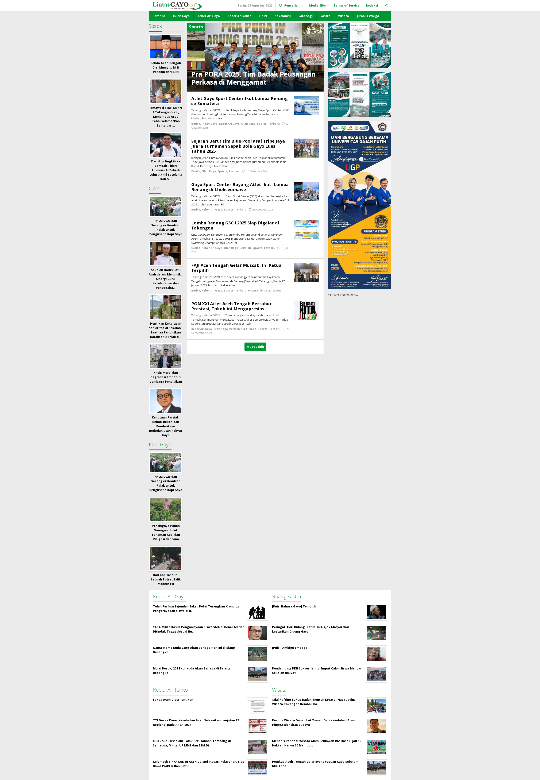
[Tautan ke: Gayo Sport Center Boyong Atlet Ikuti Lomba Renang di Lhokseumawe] (306, 191)
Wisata (253, 290)
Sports (262, 124)
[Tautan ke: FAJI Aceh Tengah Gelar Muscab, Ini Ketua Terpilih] (306, 272)
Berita (195, 124)
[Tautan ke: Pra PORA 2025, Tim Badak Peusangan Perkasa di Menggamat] (255, 57)
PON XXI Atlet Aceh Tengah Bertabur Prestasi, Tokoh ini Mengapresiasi (231, 306)
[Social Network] (386, 5)
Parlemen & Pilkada (242, 329)
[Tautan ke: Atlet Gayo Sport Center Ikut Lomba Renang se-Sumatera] (306, 105)
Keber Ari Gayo (229, 124)
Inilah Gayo (209, 124)
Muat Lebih (255, 347)
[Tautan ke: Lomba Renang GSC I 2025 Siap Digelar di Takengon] (306, 230)
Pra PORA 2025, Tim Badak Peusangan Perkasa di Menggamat (253, 77)
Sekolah (245, 248)
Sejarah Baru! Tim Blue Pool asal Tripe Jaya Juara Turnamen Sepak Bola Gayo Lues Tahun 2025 (238, 146)
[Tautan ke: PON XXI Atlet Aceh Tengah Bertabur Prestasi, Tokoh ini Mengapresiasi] (306, 310)
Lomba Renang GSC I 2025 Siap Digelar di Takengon (235, 225)
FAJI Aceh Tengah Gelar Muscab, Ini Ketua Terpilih (236, 267)
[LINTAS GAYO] (177, 6)
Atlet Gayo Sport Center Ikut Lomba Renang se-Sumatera (239, 101)
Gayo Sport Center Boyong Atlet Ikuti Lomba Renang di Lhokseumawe (240, 187)
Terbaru (274, 124)
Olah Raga (248, 124)
